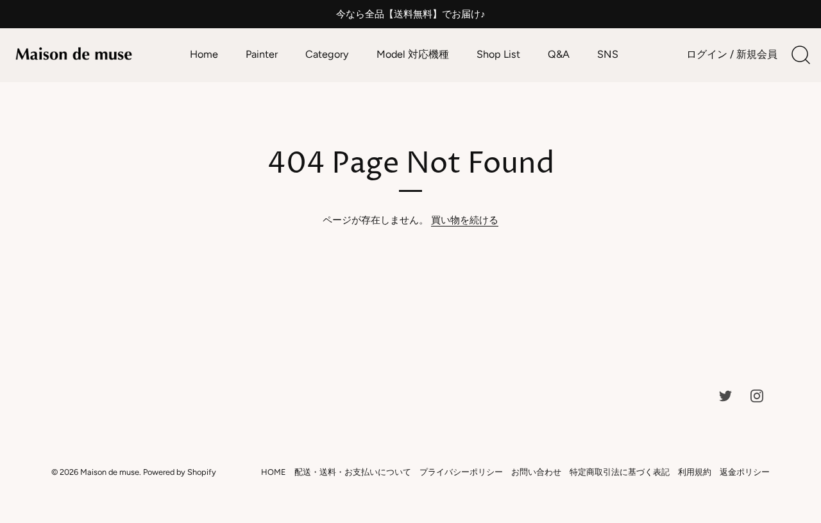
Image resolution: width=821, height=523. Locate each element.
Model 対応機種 (413, 54)
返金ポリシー (745, 472)
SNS (607, 54)
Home (204, 54)
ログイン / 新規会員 (731, 54)
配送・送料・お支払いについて (352, 472)
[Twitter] (725, 395)
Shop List (498, 54)
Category (327, 54)
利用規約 (694, 472)
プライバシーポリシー (461, 472)
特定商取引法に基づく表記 (620, 472)
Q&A (559, 54)
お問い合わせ (536, 472)
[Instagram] (756, 395)
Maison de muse (109, 472)
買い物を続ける (464, 220)
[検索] (800, 55)
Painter (262, 54)
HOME (273, 472)
